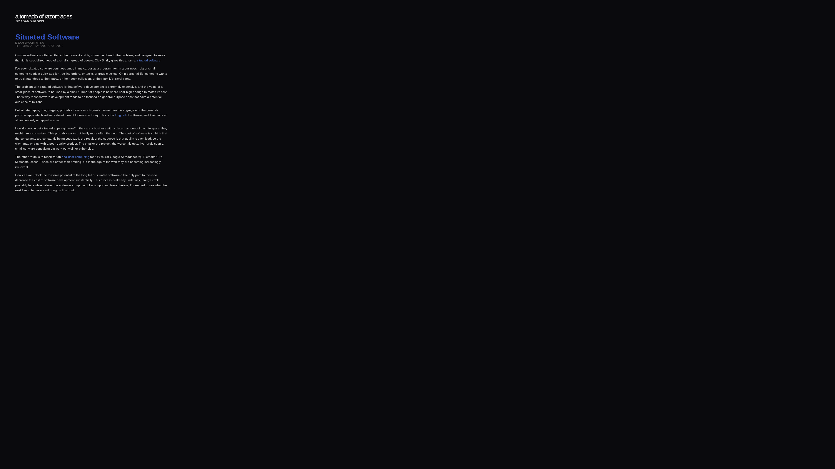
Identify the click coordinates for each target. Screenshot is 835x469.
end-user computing (75, 157)
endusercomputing (29, 42)
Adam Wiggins (32, 21)
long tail (120, 115)
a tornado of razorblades (43, 16)
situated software (148, 60)
